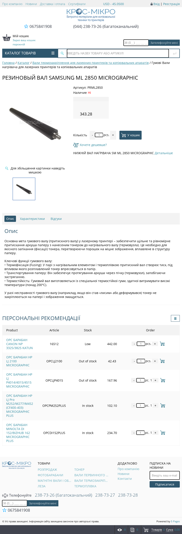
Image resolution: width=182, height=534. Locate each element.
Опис (10, 219)
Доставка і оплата (52, 4)
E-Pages (175, 521)
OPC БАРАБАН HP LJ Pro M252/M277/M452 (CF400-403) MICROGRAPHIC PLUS (19, 406)
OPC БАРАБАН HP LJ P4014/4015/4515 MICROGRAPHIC (19, 380)
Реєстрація (171, 4)
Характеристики (32, 219)
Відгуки (56, 219)
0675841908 (41, 26)
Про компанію (12, 4)
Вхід (156, 4)
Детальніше (164, 153)
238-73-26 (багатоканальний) (63, 495)
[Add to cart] (161, 344)
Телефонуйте (20, 495)
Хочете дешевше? (93, 145)
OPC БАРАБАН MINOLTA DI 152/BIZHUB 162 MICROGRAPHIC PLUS (18, 433)
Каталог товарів (20, 53)
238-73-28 (128, 495)
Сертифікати (76, 4)
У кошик (133, 135)
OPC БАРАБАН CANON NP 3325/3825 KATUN (19, 344)
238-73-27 (105, 495)
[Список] (175, 318)
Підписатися (164, 484)
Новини (31, 4)
